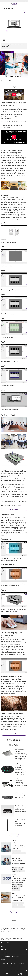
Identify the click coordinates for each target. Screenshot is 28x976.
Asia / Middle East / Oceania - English (11, 956)
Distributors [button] (3, 949)
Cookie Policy (13, 966)
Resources (13, 924)
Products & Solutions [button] (5, 943)
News (2, 946)
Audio (6, 938)
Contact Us (4, 963)
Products (9, 938)
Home (2, 938)
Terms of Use (12, 963)
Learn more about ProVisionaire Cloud (10, 505)
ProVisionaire (15, 938)
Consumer (3, 959)
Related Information (13, 81)
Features (3, 81)
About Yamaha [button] (4, 953)
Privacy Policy (21, 963)
